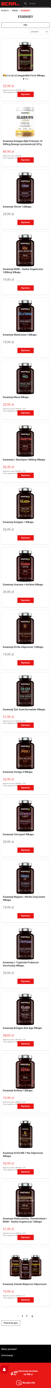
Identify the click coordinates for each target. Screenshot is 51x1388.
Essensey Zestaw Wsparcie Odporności (25, 1284)
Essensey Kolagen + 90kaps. (18, 522)
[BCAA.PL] (10, 4)
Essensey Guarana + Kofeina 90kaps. (23, 584)
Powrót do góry (11, 1323)
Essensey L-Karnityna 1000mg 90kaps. (24, 459)
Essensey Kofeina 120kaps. (18, 1090)
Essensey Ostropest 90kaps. (18, 834)
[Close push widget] (8, 1366)
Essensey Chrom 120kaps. (17, 206)
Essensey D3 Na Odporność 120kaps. (23, 647)
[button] (36, 4)
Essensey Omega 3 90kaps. (18, 771)
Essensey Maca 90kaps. (16, 397)
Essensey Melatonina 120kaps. (20, 334)
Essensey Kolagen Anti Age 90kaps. (22, 1028)
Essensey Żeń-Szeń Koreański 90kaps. (24, 709)
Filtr (25, 25)
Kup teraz (25, 94)
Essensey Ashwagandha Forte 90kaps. (24, 75)
